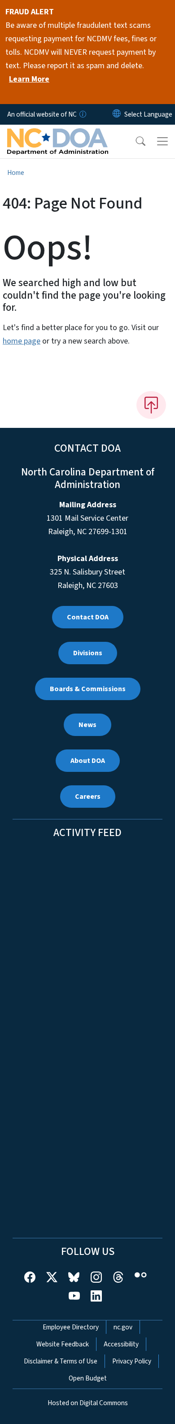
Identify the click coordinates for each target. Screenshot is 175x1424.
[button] (134, 141)
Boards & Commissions (88, 689)
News (87, 725)
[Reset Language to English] (117, 114)
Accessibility (121, 1344)
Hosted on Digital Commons (88, 1403)
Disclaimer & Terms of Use (60, 1361)
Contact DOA (88, 617)
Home (15, 173)
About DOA (87, 761)
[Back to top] (151, 405)
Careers (88, 796)
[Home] (57, 135)
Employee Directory (71, 1327)
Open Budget (88, 1378)
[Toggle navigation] (162, 141)
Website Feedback (62, 1344)
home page (21, 341)
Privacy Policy (131, 1361)
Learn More (29, 79)
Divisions (87, 653)
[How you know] (82, 114)
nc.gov (123, 1327)
